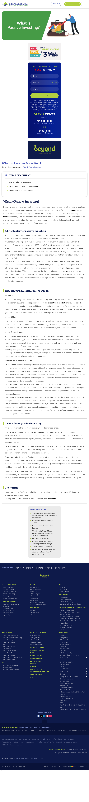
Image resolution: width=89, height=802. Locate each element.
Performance (63, 589)
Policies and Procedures (66, 640)
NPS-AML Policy (7, 667)
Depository (23, 727)
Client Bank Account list (67, 679)
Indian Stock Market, (56, 303)
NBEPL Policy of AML (38, 739)
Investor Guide (44, 727)
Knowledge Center (37, 650)
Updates (33, 610)
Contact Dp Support (8, 596)
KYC (35, 727)
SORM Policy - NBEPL (66, 662)
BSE (19, 758)
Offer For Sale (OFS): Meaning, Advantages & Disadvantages (42, 543)
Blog (32, 653)
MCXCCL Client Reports (66, 698)
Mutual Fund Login (8, 640)
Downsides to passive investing (22, 191)
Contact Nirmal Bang (9, 594)
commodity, (74, 210)
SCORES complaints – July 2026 (69, 616)
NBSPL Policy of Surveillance (53, 739)
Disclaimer (63, 635)
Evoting (62, 674)
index (5, 217)
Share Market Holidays (37, 602)
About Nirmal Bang (8, 587)
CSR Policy (63, 666)
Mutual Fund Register (9, 642)
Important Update (37, 674)
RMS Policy (64, 657)
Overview (33, 615)
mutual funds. (66, 268)
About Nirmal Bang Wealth (10, 635)
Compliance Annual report (69, 677)
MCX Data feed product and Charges (70, 604)
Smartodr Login (64, 681)
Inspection (63, 660)
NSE (23, 758)
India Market (34, 598)
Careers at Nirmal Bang (9, 591)
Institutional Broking (8, 610)
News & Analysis (64, 591)
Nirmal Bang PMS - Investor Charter (70, 612)
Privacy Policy (64, 638)
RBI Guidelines (64, 703)
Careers (33, 664)
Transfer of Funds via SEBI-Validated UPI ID (72, 705)
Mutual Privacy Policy (9, 659)
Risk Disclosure (64, 648)
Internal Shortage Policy (66, 696)
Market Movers (64, 597)
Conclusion (11, 487)
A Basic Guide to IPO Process (42, 547)
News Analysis (35, 594)
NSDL (37, 758)
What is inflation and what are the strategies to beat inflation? (43, 551)
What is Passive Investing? (32, 167)
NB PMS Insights (65, 614)
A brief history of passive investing (22, 182)
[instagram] (50, 716)
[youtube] (47, 716)
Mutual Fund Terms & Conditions (12, 657)
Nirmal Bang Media (37, 647)
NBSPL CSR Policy (68, 739)
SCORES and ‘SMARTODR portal (69, 655)
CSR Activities (64, 669)
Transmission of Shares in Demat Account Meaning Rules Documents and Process (44, 515)
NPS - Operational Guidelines (11, 670)
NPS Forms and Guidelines (10, 665)
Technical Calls (35, 635)
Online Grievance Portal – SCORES (70, 619)
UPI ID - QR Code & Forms (67, 625)
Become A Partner (36, 658)
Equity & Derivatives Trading (11, 604)
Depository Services (8, 613)
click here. (52, 499)
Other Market (35, 600)
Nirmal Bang (15, 4)
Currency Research (36, 642)
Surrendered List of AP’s (66, 687)
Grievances (63, 651)
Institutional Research (37, 644)
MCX (27, 758)
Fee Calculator (64, 623)
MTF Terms (63, 707)
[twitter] (41, 716)
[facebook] (38, 716)
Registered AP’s (64, 685)
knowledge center (14, 167)
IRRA (31, 677)
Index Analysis (35, 591)
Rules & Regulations (65, 644)
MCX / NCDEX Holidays (66, 602)
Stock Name (56, 3)
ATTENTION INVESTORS (9, 727)
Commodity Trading (8, 608)
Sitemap (33, 666)
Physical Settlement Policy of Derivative (13, 742)
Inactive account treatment (9, 739)
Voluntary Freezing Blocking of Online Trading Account (73, 693)
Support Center (36, 655)
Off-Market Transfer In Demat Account (42, 522)
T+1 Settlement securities (38, 604)
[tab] (44, 230)
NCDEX (42, 758)
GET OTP (54, 82)
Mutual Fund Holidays (9, 646)
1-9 (64, 568)
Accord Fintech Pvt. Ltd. (80, 766)
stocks (69, 271)
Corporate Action (36, 596)
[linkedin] (44, 716)
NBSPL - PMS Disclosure (67, 610)
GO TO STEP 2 (45, 95)
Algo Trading (6, 615)
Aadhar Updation (30, 742)
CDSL (32, 758)
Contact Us (63, 629)
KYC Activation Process (66, 690)
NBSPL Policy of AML (24, 739)
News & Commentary (66, 600)
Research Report (58, 5)
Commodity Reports (37, 640)
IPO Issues (63, 587)
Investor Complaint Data (39, 672)
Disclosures (63, 646)
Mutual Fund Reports (9, 655)
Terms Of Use (64, 642)
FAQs (4, 644)
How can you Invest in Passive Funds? (24, 186)
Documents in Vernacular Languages (66, 742)
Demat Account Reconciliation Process (42, 527)
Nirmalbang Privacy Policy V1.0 (45, 742)
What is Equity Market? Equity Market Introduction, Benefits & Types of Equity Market (43, 533)
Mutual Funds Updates (9, 651)
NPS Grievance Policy (66, 653)
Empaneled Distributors (66, 627)
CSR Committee (64, 664)
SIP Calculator (7, 648)
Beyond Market (35, 661)
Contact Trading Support (10, 598)
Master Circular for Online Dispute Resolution (73, 709)
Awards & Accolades (8, 589)
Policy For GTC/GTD (66, 700)
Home (4, 167)
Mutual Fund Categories (40, 538)
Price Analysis (35, 587)
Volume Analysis (36, 589)
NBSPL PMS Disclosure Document (12, 745)
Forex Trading (7, 606)
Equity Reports (35, 638)
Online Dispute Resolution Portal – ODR (71, 621)
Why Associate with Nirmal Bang (12, 638)
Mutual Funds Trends (9, 653)
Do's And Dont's (36, 669)
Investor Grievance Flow (66, 683)
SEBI (15, 758)
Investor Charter (65, 671)
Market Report (35, 613)
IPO (31, 727)
